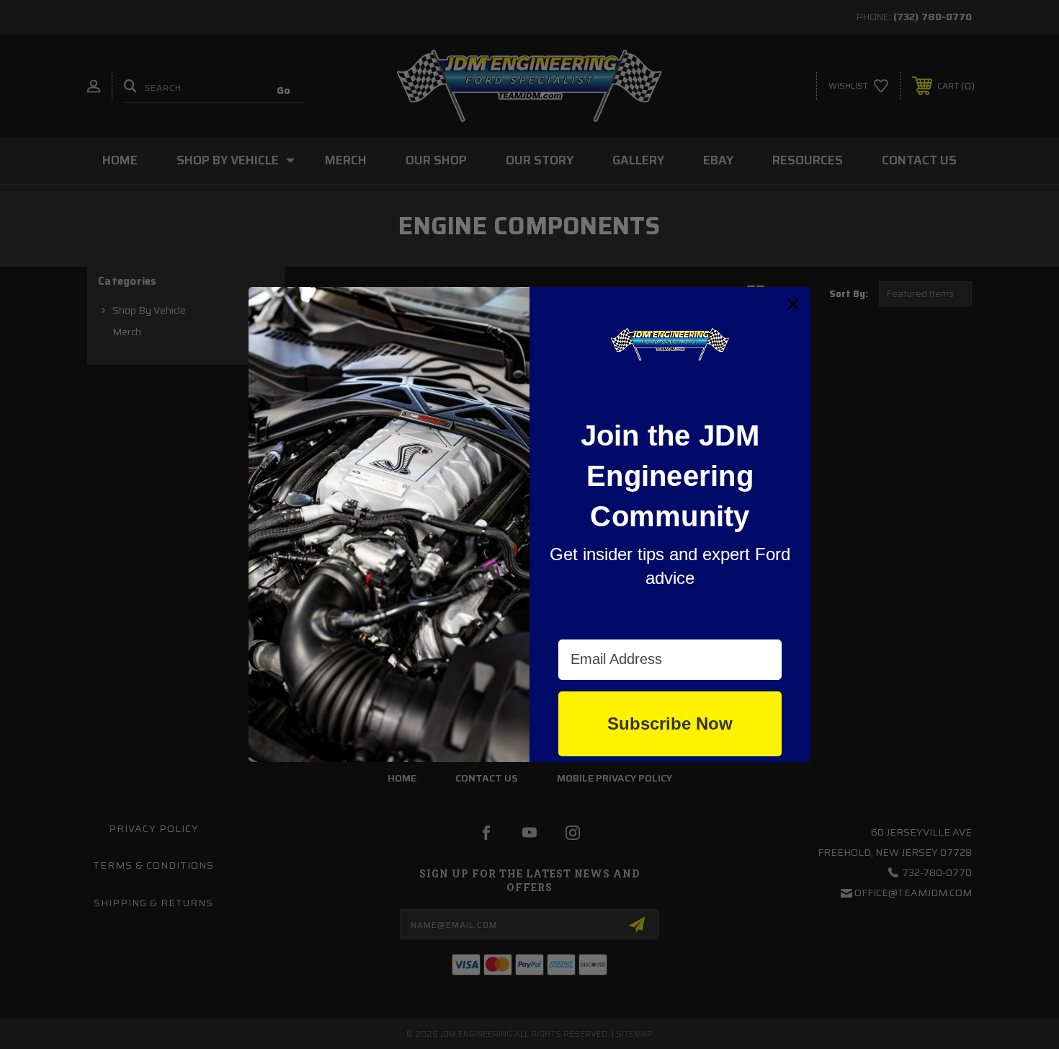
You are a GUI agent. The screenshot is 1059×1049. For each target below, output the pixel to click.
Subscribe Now (670, 723)
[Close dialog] (793, 304)
